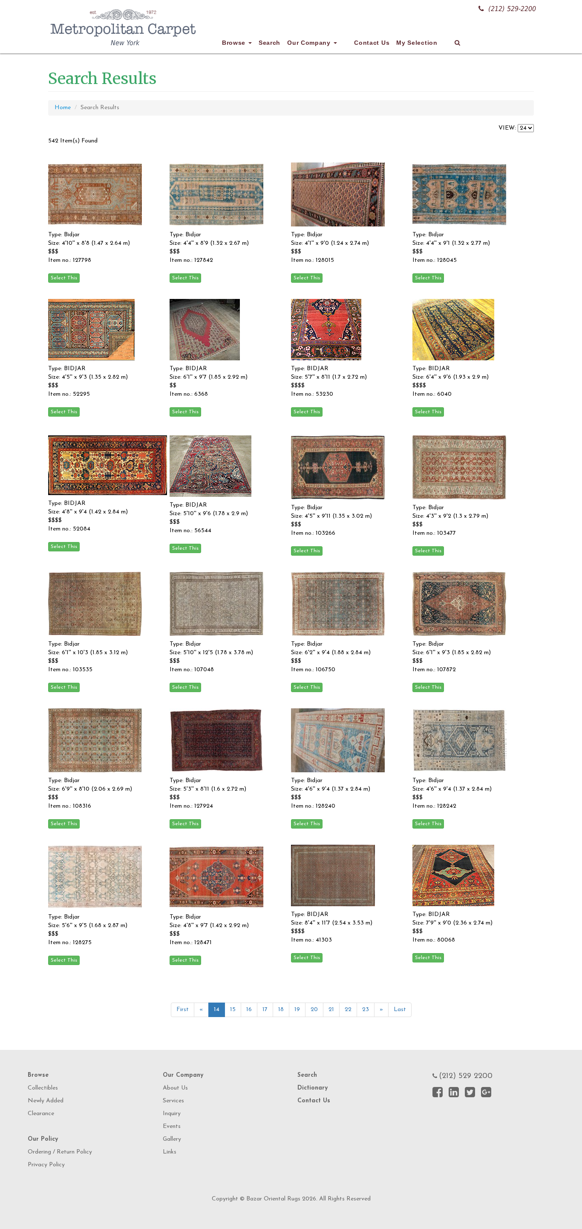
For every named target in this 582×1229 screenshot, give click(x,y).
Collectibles (43, 1088)
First (182, 1009)
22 (348, 1009)
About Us (175, 1088)
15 (233, 1009)
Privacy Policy (46, 1165)
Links (169, 1152)
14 (216, 1009)
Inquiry (172, 1113)
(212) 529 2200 (466, 1076)
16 (249, 1009)
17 (265, 1009)
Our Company (309, 42)
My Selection (416, 42)
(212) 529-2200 (512, 9)
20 (314, 1009)
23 (365, 1009)
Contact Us (371, 42)
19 (297, 1009)
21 (331, 1009)
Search (269, 42)
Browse (235, 42)
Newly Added (45, 1101)
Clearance (41, 1113)
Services (173, 1101)
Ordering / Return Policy (60, 1152)
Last (400, 1009)
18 (281, 1009)
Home (63, 107)
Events (172, 1126)
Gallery (172, 1139)
